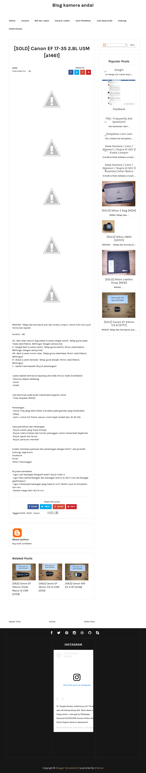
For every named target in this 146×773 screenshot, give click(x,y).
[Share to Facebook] (56, 512)
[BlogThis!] (51, 512)
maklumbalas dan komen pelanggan (39, 433)
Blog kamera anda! (73, 5)
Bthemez (99, 768)
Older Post (89, 621)
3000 (14, 68)
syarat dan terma (28, 436)
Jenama (25, 21)
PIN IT (72, 507)
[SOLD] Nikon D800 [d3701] (119, 238)
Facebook (17, 455)
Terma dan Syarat (21, 327)
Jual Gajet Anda (104, 21)
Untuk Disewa (15, 29)
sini (42, 490)
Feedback (119, 109)
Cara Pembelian (83, 21)
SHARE (34, 507)
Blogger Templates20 (67, 768)
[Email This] (48, 512)
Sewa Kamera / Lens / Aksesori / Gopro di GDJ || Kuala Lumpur (119, 149)
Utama (12, 21)
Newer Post (15, 621)
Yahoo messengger (22, 461)
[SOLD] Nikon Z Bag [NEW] (119, 210)
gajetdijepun (19, 481)
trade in (61, 474)
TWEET (47, 507)
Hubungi (122, 21)
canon (36, 513)
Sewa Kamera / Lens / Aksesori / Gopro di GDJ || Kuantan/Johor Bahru (119, 168)
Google (118, 69)
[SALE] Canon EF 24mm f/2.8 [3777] (119, 324)
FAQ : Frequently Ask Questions (119, 120)
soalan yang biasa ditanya (33, 430)
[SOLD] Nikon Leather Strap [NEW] (119, 281)
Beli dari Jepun (42, 21)
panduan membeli (29, 439)
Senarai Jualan (62, 21)
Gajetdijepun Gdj (80, 727)
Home (52, 621)
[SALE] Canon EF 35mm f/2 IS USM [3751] (49, 587)
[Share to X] (54, 512)
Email (15, 458)
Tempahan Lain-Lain (119, 134)
